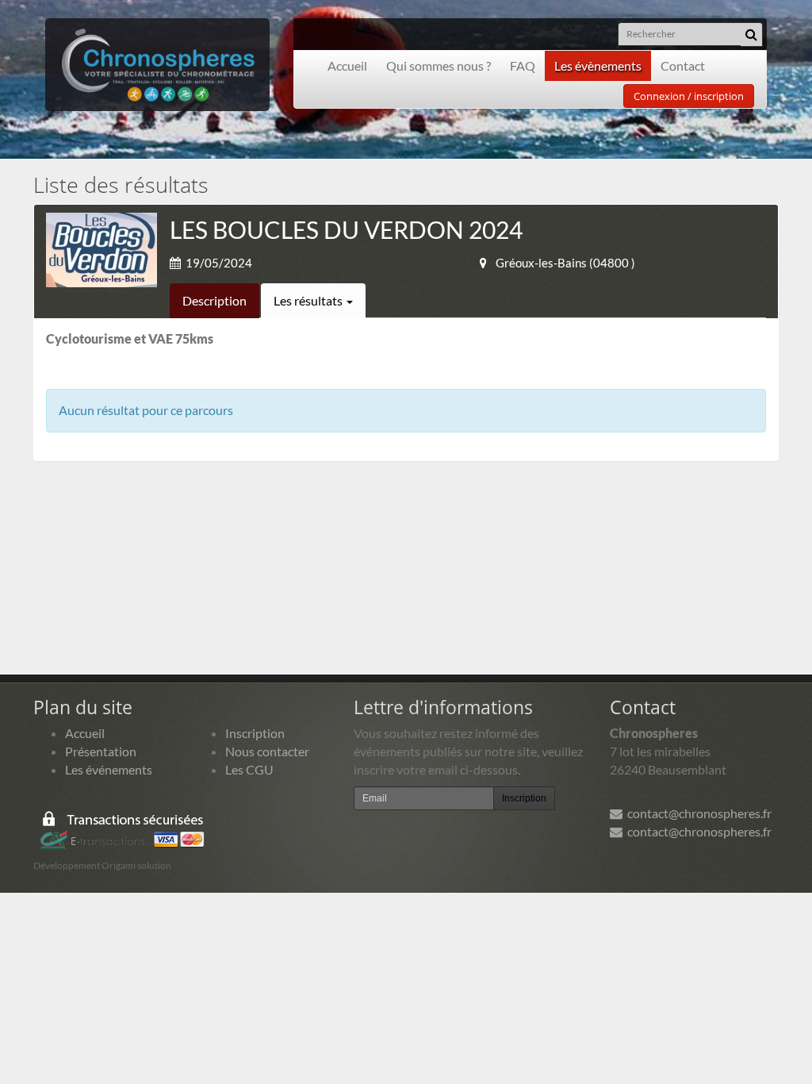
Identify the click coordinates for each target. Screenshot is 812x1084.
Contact (683, 65)
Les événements (108, 769)
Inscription (255, 732)
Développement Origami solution (102, 865)
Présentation (100, 751)
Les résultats (309, 300)
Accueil (347, 65)
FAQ (522, 65)
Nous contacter (267, 751)
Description (214, 300)
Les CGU (249, 769)
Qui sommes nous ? (438, 65)
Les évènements (598, 65)
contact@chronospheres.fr (697, 813)
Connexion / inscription (689, 96)
